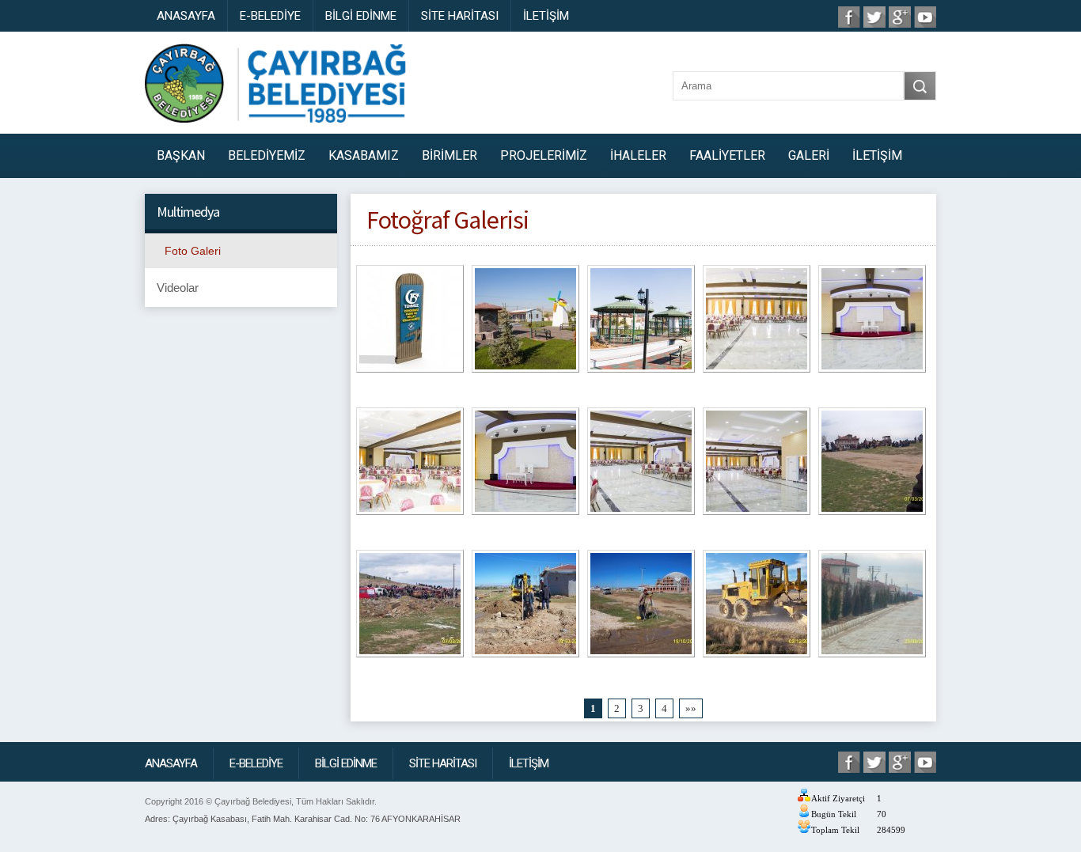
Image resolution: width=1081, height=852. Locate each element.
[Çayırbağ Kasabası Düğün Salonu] (756, 321)
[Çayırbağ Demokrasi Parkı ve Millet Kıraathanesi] (410, 321)
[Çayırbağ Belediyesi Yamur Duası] (872, 464)
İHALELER (638, 155)
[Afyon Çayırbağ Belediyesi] (525, 606)
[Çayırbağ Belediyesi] (410, 606)
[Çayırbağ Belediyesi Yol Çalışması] (872, 606)
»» (690, 708)
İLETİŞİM (546, 16)
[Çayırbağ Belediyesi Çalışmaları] (756, 606)
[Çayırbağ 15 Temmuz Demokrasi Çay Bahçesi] (525, 321)
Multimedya (188, 212)
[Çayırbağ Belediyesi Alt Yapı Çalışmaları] (641, 606)
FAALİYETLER (727, 155)
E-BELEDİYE (270, 16)
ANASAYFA (186, 16)
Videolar (178, 287)
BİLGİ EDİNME (360, 16)
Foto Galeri (193, 250)
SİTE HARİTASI (460, 16)
